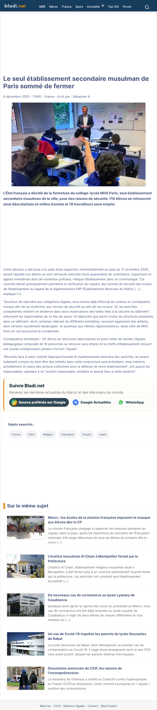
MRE (42, 6)
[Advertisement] (78, 44)
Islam (102, 434)
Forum (127, 6)
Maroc (53, 6)
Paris (32, 434)
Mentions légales (74, 706)
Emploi (86, 434)
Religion (48, 434)
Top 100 (113, 6)
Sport (79, 6)
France (67, 6)
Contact (93, 706)
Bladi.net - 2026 (50, 706)
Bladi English (109, 706)
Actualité (93, 6)
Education (67, 434)
